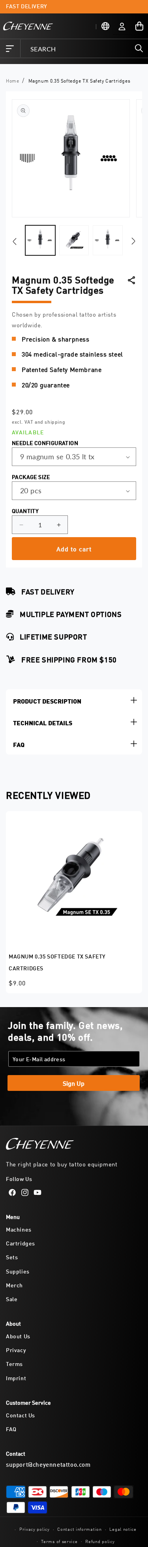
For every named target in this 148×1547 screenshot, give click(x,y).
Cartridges (20, 1243)
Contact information (79, 1528)
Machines (19, 1229)
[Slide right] (133, 240)
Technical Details (42, 721)
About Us (18, 1335)
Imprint (16, 1377)
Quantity (25, 510)
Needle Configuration (45, 442)
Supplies (18, 1271)
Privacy (16, 1349)
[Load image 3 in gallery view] (108, 240)
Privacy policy (34, 1528)
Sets (12, 1256)
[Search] (139, 48)
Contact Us (20, 1415)
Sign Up (73, 1082)
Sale (11, 1298)
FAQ (18, 743)
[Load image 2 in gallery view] (74, 240)
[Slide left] (14, 242)
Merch (14, 1285)
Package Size (31, 476)
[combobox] (84, 48)
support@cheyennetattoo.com (48, 1464)
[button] (10, 48)
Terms (14, 1363)
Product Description (47, 700)
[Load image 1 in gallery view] (40, 240)
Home (12, 80)
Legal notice (122, 1528)
